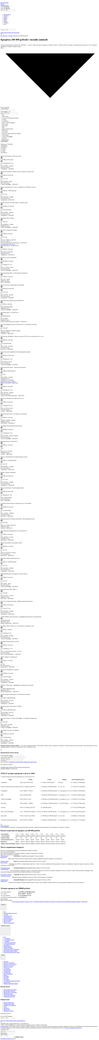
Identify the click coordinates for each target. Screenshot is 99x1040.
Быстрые (6, 978)
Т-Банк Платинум (8, 948)
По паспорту (52, 901)
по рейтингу (4, 152)
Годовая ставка (5, 758)
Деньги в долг (28, 901)
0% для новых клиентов (18, 901)
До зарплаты (7, 971)
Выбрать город (5, 5)
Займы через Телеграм (8, 767)
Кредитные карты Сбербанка (11, 949)
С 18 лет (6, 914)
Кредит (4, 2)
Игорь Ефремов (5, 826)
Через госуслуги (8, 967)
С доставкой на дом (9, 939)
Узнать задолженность (9, 995)
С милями (6, 941)
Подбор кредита (8, 916)
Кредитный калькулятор (10, 989)
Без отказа (6, 979)
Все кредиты (4, 35)
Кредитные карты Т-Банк (10, 951)
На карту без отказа (9, 965)
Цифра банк (4, 881)
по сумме (3, 148)
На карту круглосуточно (10, 964)
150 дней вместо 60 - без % (8, 244)
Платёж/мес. (4, 760)
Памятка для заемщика (10, 1005)
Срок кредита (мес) (6, 757)
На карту (6, 961)
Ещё (86, 901)
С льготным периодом (10, 942)
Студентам (6, 968)
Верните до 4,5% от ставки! (8, 381)
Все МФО (6, 976)
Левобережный (5, 869)
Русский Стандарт (5, 876)
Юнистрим (3, 857)
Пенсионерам (7, 969)
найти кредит (4, 141)
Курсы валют (7, 14)
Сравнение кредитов (9, 996)
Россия (2, 4)
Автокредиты (7, 917)
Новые (5, 975)
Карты (5, 18)
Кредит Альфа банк (9, 923)
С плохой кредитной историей (41, 901)
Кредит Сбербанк (8, 918)
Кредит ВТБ (7, 921)
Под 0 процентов (8, 974)
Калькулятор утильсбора (10, 992)
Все (3, 115)
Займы (5, 17)
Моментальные (8, 946)
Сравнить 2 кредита (14, 762)
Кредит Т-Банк (8, 920)
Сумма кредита (5, 755)
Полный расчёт (5, 762)
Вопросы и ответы (9, 1011)
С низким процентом (9, 944)
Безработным (7, 972)
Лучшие (83, 901)
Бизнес (5, 21)
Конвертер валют (8, 993)
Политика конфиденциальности (73, 1027)
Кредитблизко (4, 1026)
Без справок (7, 945)
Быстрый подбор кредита (7, 1038)
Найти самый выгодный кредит (28, 762)
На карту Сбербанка (9, 962)
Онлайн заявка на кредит (10, 913)
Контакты (6, 1008)
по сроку (3, 151)
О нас (5, 1006)
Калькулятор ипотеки (9, 991)
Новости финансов (9, 1002)
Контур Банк (4, 862)
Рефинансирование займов (73, 901)
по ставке (3, 149)
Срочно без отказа (61, 901)
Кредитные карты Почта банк (11, 952)
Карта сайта (7, 1009)
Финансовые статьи (9, 1004)
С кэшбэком (7, 938)
